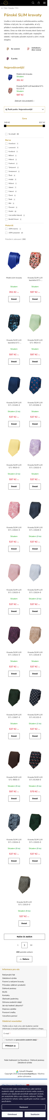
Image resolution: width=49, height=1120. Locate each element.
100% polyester (16, 233)
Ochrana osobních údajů (12, 1002)
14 (31, 945)
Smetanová (14, 171)
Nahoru (26, 959)
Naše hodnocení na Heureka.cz (16, 1060)
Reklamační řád (8, 975)
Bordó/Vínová (15, 219)
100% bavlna (15, 229)
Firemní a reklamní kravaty (13, 981)
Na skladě (14, 134)
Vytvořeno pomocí (9, 1016)
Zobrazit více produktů (24, 101)
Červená (13, 207)
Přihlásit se (10, 1046)
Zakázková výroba (9, 978)
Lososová (13, 147)
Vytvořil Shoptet (26, 1071)
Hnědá (12, 179)
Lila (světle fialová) (16, 215)
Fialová (12, 191)
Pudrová (13, 163)
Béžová (12, 155)
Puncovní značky (8, 1012)
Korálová (13, 151)
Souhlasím (35, 1114)
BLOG (4, 992)
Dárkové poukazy (9, 988)
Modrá (12, 211)
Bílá (11, 203)
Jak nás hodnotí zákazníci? (12, 1005)
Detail (14, 299)
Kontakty (6, 995)
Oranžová (13, 143)
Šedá (12, 199)
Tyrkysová (13, 167)
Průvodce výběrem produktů (13, 985)
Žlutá (12, 175)
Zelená (12, 187)
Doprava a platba (9, 1009)
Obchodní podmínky (10, 999)
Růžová (12, 183)
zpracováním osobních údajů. (26, 1040)
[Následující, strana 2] (24, 945)
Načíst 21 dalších (24, 936)
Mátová (12, 159)
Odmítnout (12, 1114)
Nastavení (23, 1107)
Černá (12, 195)
